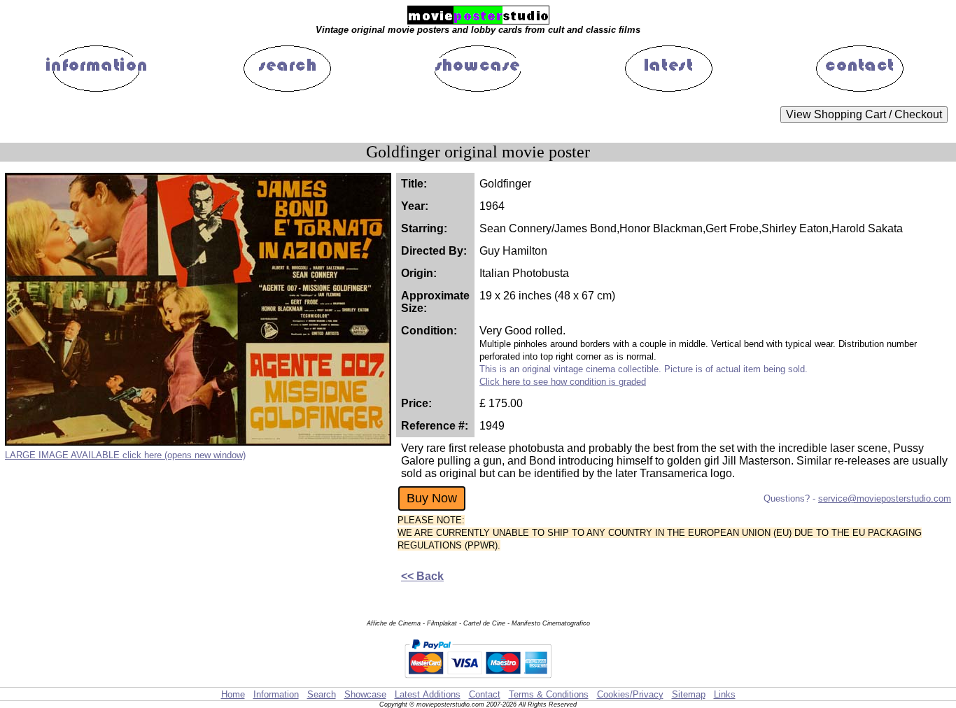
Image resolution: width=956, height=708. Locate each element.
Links (725, 694)
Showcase (365, 694)
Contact (484, 694)
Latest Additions (428, 694)
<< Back (422, 576)
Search (321, 694)
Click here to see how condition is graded (562, 381)
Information (276, 694)
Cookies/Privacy (630, 694)
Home (233, 694)
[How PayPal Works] (478, 680)
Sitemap (688, 694)
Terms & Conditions (549, 694)
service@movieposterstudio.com (884, 498)
